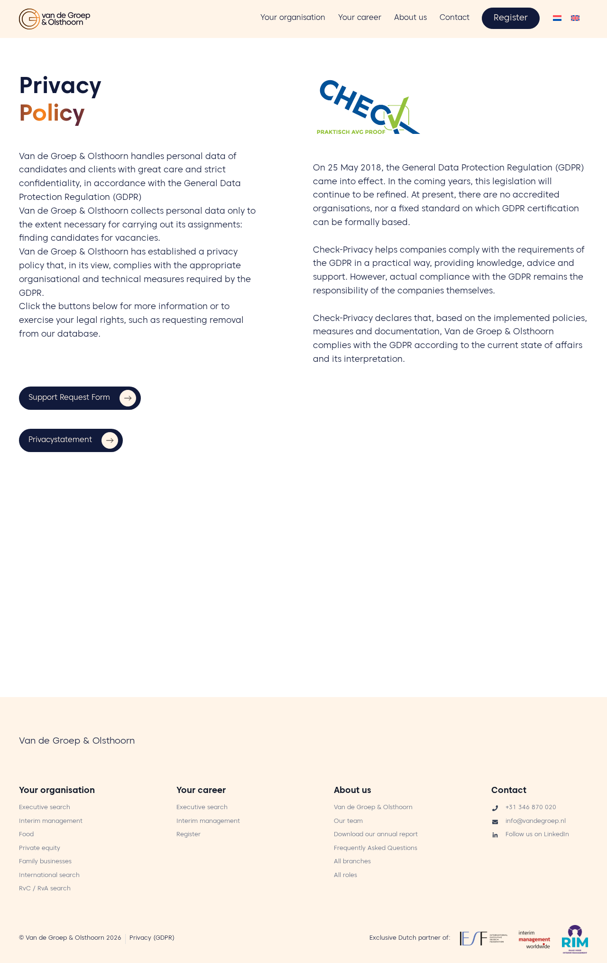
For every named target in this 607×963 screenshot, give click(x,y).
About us (352, 791)
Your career (201, 791)
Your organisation (57, 791)
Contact (508, 791)
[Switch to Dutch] (557, 19)
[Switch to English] (575, 19)
